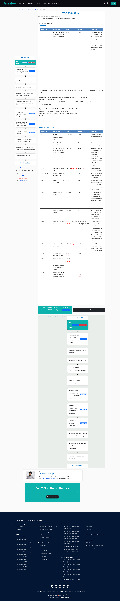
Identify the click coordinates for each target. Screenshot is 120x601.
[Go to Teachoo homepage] (10, 3)
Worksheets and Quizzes (46, 532)
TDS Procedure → (26, 163)
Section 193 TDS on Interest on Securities (24, 79)
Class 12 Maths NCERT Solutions (71, 552)
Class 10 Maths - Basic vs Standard (94, 545)
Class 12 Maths (43, 556)
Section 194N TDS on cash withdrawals (23, 156)
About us (36, 591)
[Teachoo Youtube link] (64, 586)
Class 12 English (44, 559)
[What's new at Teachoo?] (104, 3)
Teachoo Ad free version (46, 529)
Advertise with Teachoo (80, 591)
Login (113, 3)
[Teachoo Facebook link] (52, 586)
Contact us (43, 591)
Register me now (52, 497)
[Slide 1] (49, 500)
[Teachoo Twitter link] (60, 586)
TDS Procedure (22, 180)
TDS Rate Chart (25, 62)
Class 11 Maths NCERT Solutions (71, 549)
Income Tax (17, 9)
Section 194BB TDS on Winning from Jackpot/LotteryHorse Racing (25, 113)
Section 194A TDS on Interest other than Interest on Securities (25, 94)
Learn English (89, 526)
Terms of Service (51, 591)
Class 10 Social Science (46, 553)
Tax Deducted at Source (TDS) (29, 9)
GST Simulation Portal (45, 537)
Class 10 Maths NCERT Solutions (71, 546)
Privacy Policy (60, 591)
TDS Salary (21, 175)
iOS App (19, 529)
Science (46, 3)
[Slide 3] (54, 500)
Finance (54, 3)
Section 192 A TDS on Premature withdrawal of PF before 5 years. (25, 71)
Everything (21, 3)
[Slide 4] (56, 500)
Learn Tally (88, 532)
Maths (38, 3)
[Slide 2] (51, 500)
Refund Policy (69, 591)
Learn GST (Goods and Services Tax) (95, 534)
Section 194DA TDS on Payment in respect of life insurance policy (25, 140)
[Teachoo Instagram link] (56, 586)
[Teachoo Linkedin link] (68, 586)
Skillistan (42, 534)
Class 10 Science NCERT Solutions (71, 579)
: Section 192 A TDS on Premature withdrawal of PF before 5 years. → (54, 310)
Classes (30, 3)
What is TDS (21, 173)
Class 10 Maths (43, 545)
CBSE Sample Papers (91, 548)
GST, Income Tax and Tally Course (48, 526)
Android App (20, 526)
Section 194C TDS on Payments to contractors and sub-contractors (25, 124)
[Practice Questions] (107, 3)
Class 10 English (44, 550)
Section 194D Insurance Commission (25, 132)
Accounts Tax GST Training (50, 478)
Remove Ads (89, 309)
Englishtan (88, 542)
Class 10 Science (44, 548)
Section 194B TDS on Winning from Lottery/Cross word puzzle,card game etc (25, 103)
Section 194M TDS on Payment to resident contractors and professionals (25, 148)
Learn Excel (88, 529)
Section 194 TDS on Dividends (23, 87)
